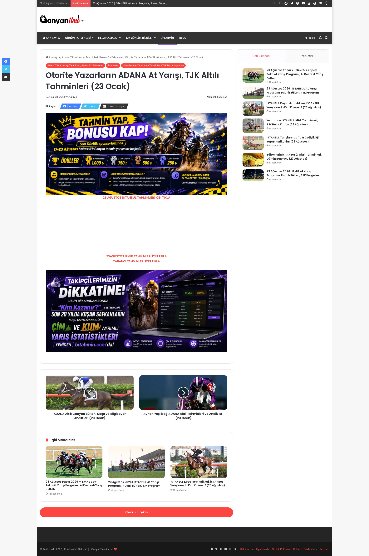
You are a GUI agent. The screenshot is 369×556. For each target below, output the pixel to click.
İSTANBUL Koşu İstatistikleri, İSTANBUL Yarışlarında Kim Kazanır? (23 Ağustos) (197, 483)
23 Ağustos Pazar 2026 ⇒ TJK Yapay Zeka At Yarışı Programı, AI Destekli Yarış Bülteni (74, 485)
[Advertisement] (136, 227)
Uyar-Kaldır (262, 549)
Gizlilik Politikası (281, 549)
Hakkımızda (246, 549)
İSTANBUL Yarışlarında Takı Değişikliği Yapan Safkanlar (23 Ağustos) (293, 139)
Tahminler (113, 65)
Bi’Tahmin (167, 37)
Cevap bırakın (136, 512)
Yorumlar (307, 56)
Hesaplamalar (108, 37)
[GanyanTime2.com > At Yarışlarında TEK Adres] (62, 19)
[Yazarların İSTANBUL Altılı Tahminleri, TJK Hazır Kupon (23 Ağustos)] (253, 125)
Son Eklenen (261, 56)
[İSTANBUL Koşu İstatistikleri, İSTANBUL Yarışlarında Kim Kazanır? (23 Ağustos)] (198, 462)
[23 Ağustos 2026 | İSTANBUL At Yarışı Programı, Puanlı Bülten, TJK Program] (136, 462)
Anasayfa (54, 57)
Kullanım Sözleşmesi (305, 549)
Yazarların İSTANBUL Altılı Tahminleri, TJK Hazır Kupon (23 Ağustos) (292, 122)
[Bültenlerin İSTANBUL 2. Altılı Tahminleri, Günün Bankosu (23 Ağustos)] (253, 160)
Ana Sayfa (52, 37)
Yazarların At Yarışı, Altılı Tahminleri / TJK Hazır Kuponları (153, 65)
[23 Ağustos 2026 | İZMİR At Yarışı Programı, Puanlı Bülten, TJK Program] (253, 175)
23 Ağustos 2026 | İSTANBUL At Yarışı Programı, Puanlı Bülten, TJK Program (137, 3)
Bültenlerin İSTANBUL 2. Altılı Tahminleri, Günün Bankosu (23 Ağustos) (294, 157)
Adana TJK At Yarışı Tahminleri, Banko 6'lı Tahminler (92, 57)
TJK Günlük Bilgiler (139, 37)
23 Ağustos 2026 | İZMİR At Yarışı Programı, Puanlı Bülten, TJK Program (293, 173)
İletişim (324, 549)
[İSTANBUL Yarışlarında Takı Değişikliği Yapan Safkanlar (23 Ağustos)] (253, 143)
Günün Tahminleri (78, 37)
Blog (182, 37)
